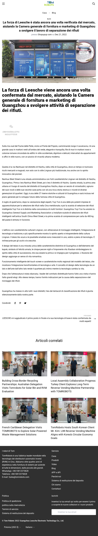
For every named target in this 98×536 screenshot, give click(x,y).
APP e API (56, 472)
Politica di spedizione (11, 501)
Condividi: (6, 303)
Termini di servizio (10, 509)
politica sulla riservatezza (13, 505)
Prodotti (55, 460)
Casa (44, 13)
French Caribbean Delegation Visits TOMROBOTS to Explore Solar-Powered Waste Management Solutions (24, 431)
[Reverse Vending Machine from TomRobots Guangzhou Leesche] (49, 3)
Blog (54, 13)
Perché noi (56, 476)
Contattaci (56, 489)
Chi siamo (56, 484)
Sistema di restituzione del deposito (68, 480)
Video (54, 464)
